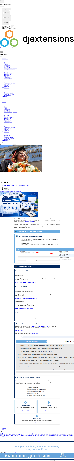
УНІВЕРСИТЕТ (5, 70)
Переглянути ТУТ (25, 410)
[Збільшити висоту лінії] (11, 27)
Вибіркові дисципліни (34, 333)
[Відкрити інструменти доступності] (2, 1)
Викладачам (6, 62)
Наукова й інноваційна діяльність (10, 72)
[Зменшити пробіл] (14, 28)
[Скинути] (1, 6)
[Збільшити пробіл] (15, 28)
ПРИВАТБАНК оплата (8, 91)
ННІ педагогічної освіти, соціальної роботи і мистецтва (60, 435)
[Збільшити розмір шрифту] (12, 26)
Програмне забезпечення (8, 93)
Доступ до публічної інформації (9, 69)
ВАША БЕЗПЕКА (7, 66)
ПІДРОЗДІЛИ (4, 79)
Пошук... (1, 144)
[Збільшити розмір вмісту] (13, 25)
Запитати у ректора (5, 96)
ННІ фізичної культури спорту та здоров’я (32, 436)
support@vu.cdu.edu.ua (37, 422)
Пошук (15, 144)
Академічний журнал (29, 221)
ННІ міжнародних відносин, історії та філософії (16, 434)
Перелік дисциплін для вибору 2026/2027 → (24, 308)
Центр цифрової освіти (19, 380)
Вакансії (5, 63)
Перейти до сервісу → (19, 330)
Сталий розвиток (7, 75)
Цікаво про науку (7, 65)
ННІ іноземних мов (6, 436)
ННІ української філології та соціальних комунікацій (32, 435)
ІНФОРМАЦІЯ (5, 59)
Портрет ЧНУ (6, 71)
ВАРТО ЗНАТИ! (7, 67)
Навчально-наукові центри (9, 80)
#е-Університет (3, 191)
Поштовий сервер (7, 92)
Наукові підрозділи (7, 84)
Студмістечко (6, 86)
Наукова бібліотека (7, 85)
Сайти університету (7, 95)
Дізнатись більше (48, 410)
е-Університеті (26, 218)
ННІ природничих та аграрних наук (45, 434)
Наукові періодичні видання (9, 73)
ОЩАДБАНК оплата (8, 90)
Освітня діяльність (7, 74)
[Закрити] (3, 6)
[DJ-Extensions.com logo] (37, 46)
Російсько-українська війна (17, 436)
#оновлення (8, 191)
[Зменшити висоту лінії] (9, 27)
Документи (6, 64)
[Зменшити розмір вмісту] (11, 25)
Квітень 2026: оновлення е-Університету (15, 185)
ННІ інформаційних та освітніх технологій (61, 436)
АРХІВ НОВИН (37, 441)
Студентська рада (7, 77)
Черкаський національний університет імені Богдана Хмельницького (17, 452)
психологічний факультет (47, 436)
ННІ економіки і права (63, 434)
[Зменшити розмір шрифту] (11, 26)
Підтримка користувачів (8, 89)
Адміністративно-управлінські (9, 81)
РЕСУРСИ (4, 87)
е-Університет (6, 88)
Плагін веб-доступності (4, 47)
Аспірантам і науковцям (8, 61)
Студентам (6, 60)
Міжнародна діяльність (8, 76)
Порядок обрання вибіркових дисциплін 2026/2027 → (26, 298)
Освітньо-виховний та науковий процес (11, 82)
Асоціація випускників (8, 78)
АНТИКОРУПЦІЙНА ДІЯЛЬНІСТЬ (10, 68)
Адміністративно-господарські (9, 83)
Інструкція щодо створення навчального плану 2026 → (26, 282)
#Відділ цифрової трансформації (15, 191)
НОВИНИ (4, 58)
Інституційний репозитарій (9, 94)
